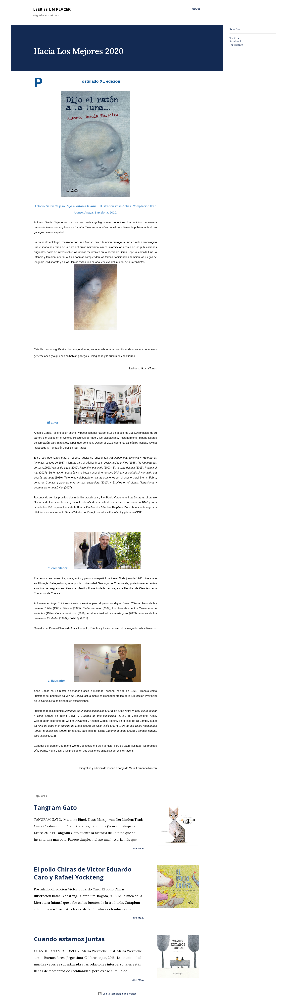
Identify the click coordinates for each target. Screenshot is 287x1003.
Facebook (236, 41)
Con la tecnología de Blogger (119, 993)
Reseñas (235, 29)
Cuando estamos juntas (69, 939)
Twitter (234, 38)
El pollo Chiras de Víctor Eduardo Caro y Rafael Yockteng (83, 873)
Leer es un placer (52, 9)
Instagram (236, 44)
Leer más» (138, 848)
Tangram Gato (55, 807)
